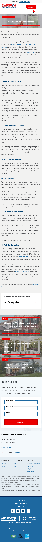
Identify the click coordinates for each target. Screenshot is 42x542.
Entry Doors (30, 469)
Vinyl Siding (30, 472)
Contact (3, 463)
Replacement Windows (34, 463)
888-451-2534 (7, 447)
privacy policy (13, 528)
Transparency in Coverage (21, 531)
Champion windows (22, 272)
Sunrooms (30, 466)
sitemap (30, 528)
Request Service (21, 503)
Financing (16, 463)
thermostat (31, 52)
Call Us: (21, 1)
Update (17, 452)
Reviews (4, 469)
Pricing (15, 466)
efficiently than (24, 257)
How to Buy (21, 500)
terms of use (23, 528)
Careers (3, 466)
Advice (12, 17)
